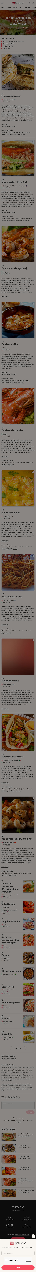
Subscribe (18, 1267)
